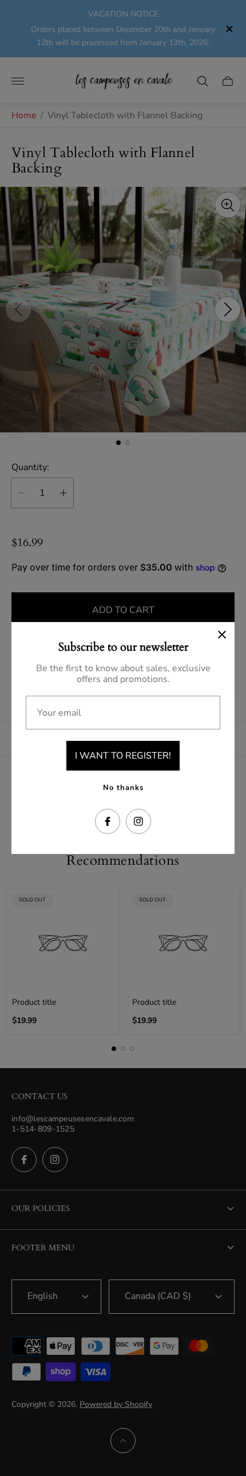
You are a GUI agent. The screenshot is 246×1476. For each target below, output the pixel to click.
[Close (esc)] (222, 634)
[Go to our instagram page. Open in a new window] (138, 821)
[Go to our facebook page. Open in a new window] (107, 821)
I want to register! (123, 755)
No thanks (123, 788)
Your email (59, 713)
